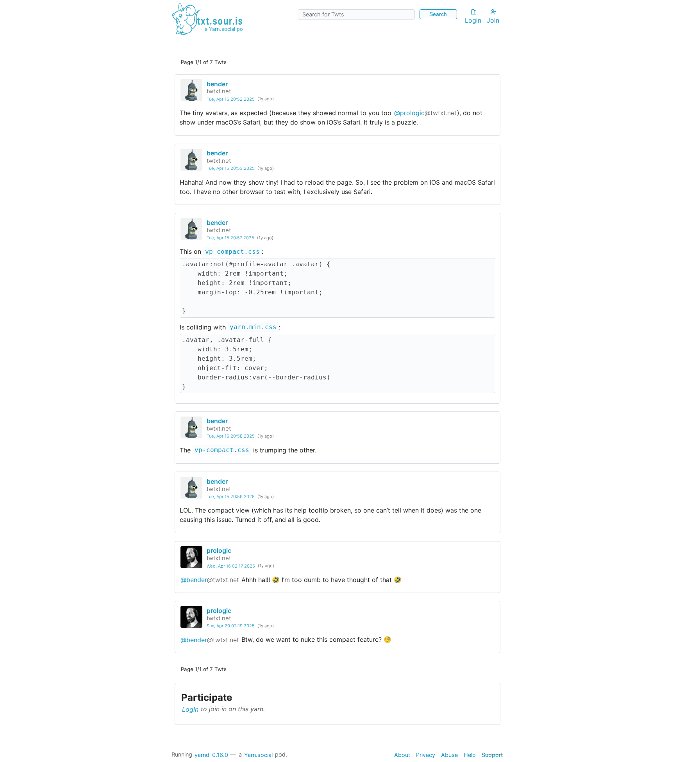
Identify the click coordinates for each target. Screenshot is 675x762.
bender (217, 84)
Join (493, 20)
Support (492, 754)
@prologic (425, 113)
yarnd (202, 754)
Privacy (425, 754)
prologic (219, 550)
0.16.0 (220, 754)
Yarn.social (258, 754)
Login (473, 20)
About (402, 754)
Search (438, 14)
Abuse (449, 754)
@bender (209, 580)
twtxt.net (219, 91)
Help (470, 754)
